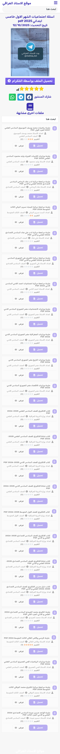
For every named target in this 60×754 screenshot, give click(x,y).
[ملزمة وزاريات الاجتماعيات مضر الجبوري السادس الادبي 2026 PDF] (54, 309)
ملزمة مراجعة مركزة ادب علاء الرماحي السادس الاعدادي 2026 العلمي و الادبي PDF (30, 183)
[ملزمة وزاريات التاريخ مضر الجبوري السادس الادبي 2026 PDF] (54, 360)
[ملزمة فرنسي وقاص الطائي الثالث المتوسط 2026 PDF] (54, 637)
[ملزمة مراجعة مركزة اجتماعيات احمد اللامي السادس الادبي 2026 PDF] (54, 284)
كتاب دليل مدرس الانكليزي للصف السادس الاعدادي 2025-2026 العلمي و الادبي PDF (28, 588)
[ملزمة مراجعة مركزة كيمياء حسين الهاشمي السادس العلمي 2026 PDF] (54, 739)
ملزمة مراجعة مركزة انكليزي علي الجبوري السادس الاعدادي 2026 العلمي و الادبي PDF (29, 259)
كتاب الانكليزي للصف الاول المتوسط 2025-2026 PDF (27, 512)
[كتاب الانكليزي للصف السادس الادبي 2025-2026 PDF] (54, 462)
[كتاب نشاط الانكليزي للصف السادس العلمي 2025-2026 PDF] (54, 437)
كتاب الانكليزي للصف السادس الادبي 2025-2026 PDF (27, 462)
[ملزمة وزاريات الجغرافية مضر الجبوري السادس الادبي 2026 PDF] (54, 335)
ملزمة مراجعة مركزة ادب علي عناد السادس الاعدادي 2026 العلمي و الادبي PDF (27, 233)
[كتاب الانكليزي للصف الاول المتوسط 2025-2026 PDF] (54, 511)
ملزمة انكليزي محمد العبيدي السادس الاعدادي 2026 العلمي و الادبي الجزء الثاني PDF (27, 613)
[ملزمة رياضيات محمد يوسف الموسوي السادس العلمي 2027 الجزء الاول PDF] (54, 128)
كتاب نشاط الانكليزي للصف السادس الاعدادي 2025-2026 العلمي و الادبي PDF (28, 562)
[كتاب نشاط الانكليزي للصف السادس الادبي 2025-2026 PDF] (54, 486)
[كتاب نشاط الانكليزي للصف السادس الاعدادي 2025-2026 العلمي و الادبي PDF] (54, 562)
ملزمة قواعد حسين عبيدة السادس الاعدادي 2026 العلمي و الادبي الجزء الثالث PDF (28, 714)
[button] (30, 81)
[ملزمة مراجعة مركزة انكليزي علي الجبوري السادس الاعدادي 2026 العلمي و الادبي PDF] (54, 258)
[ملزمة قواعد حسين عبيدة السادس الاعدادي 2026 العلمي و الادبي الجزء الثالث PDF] (54, 713)
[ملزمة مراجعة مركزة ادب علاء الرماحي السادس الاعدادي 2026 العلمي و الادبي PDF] (54, 182)
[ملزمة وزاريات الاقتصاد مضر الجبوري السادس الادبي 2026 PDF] (54, 386)
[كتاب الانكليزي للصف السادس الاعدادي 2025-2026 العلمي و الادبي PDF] (54, 536)
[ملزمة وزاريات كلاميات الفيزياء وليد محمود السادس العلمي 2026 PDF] (54, 156)
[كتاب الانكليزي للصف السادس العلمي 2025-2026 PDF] (54, 411)
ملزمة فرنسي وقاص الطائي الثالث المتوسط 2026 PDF (26, 638)
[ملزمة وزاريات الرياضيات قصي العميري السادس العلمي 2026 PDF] (54, 662)
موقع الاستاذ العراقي (16, 3)
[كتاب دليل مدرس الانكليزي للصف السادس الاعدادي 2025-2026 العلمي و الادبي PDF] (54, 587)
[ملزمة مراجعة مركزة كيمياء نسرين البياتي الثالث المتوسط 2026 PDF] (54, 207)
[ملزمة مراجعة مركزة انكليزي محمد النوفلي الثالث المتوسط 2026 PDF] (54, 688)
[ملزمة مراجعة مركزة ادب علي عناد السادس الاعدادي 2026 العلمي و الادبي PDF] (54, 233)
